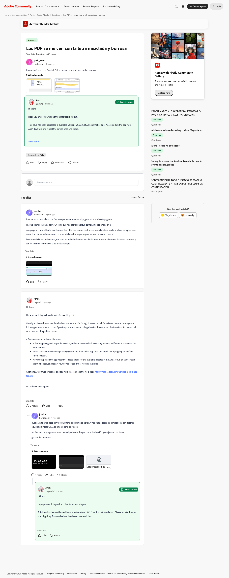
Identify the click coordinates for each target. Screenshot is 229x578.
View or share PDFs (36, 155)
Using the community (55, 573)
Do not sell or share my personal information (126, 573)
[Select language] (183, 6)
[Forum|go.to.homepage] (18, 6)
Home (6, 15)
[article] (82, 246)
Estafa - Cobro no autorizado (165, 145)
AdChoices (155, 573)
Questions (56, 15)
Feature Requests (91, 6)
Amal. (39, 100)
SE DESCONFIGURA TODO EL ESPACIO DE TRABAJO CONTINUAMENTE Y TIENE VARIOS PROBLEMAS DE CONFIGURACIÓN (177, 184)
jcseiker (37, 210)
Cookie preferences (97, 573)
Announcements (71, 6)
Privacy (83, 573)
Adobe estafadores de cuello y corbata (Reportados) (177, 130)
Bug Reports (157, 191)
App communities (19, 15)
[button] (197, 6)
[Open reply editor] (82, 182)
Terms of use (72, 573)
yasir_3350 (39, 60)
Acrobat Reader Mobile (39, 15)
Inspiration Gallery (111, 6)
